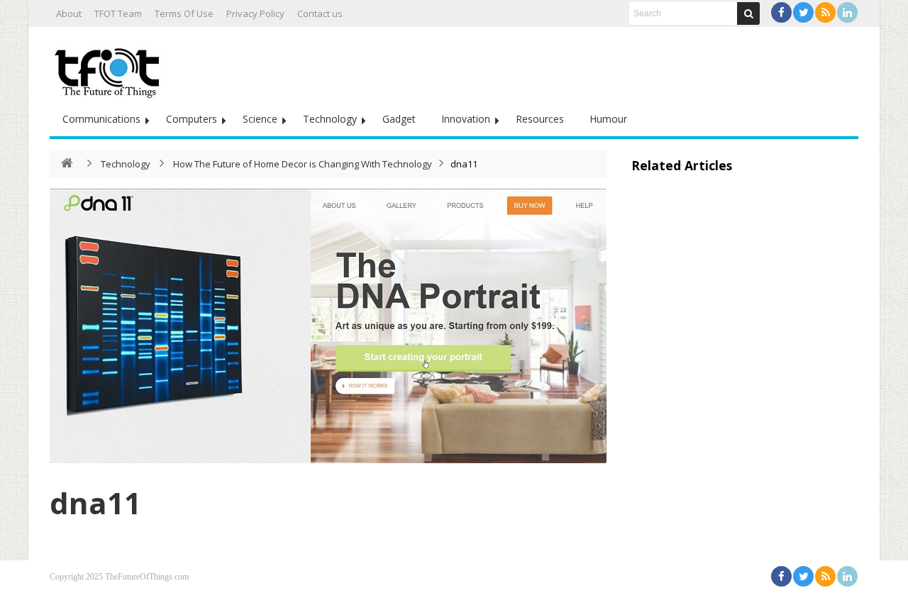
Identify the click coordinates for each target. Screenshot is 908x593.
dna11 (95, 502)
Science (260, 119)
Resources (540, 119)
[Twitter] (803, 12)
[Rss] (825, 12)
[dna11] (328, 326)
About (69, 13)
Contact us (320, 13)
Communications (101, 119)
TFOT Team (118, 13)
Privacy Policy (255, 13)
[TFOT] (110, 68)
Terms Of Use (184, 13)
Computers (191, 119)
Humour (608, 119)
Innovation (465, 119)
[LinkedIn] (847, 12)
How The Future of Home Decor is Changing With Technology (302, 163)
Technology (330, 119)
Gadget (399, 119)
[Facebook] (781, 12)
